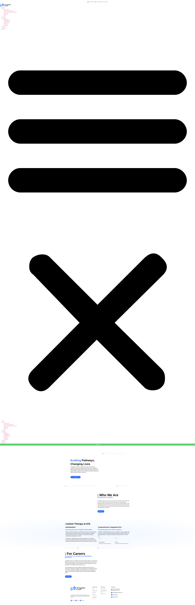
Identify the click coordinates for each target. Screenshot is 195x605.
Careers (3, 26)
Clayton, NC (6, 23)
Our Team (6, 14)
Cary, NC (6, 24)
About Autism (6, 9)
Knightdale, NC (7, 21)
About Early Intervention (8, 10)
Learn (3, 29)
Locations (4, 18)
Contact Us (4, 27)
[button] (97, 225)
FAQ (5, 15)
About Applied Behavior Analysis (10, 12)
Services (3, 16)
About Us (6, 13)
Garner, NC (6, 25)
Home (3, 7)
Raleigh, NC (6, 19)
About (3, 8)
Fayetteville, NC (7, 20)
